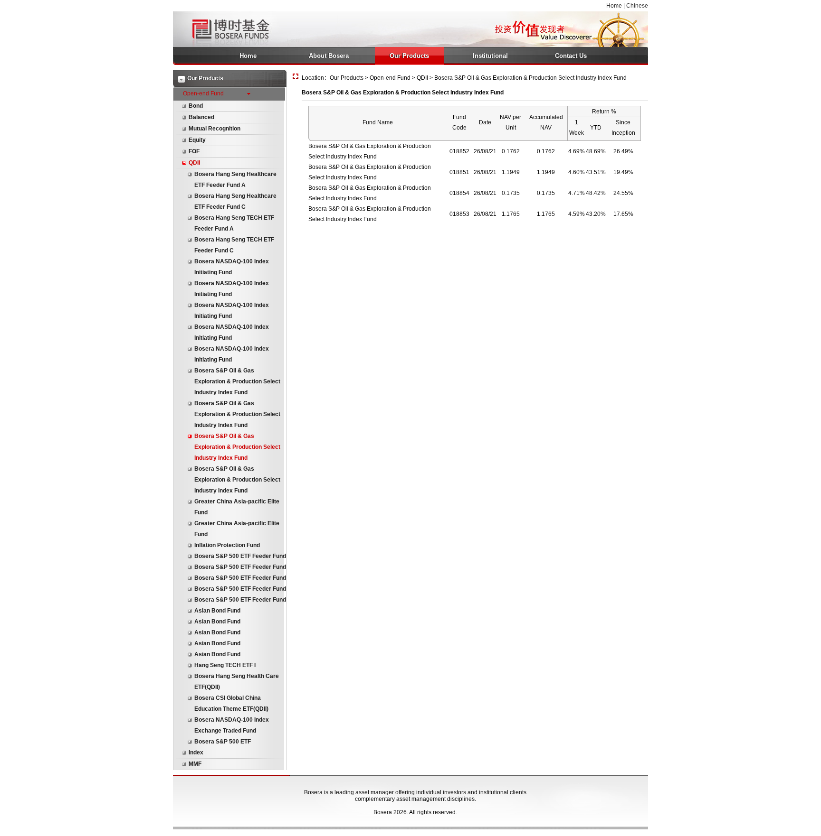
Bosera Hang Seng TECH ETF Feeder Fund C (234, 245)
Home (614, 5)
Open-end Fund (203, 93)
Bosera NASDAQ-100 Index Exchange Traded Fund (231, 725)
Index (196, 752)
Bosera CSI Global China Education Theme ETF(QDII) (231, 703)
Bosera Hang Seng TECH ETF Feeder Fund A (234, 223)
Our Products (409, 55)
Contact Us (571, 55)
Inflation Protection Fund (227, 545)
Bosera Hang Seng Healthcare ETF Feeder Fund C (235, 201)
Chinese (637, 5)
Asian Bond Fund (217, 610)
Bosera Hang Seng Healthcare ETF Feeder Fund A (235, 179)
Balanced (201, 117)
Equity (197, 140)
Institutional (490, 55)
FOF (194, 151)
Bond (196, 105)
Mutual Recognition (214, 128)
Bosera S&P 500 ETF (222, 741)
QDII (194, 162)
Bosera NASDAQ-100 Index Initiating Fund (231, 267)
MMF (195, 764)
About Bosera (329, 55)
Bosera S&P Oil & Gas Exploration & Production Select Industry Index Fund (237, 381)
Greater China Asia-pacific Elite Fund (236, 507)
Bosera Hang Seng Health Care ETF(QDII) (236, 681)
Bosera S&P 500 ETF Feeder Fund (240, 556)
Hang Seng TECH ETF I (225, 665)
